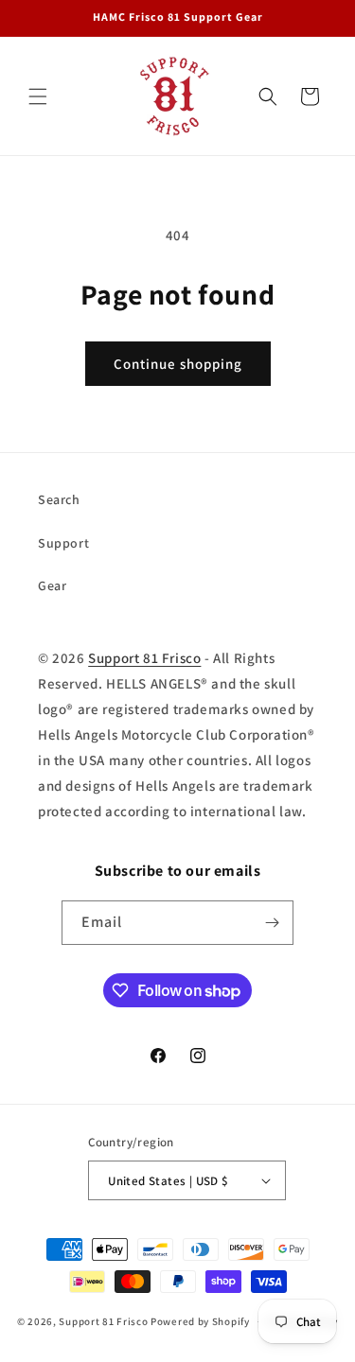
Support (63, 542)
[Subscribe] (272, 922)
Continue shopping (178, 364)
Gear (52, 585)
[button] (38, 96)
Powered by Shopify (200, 1321)
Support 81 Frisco (144, 658)
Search (59, 499)
